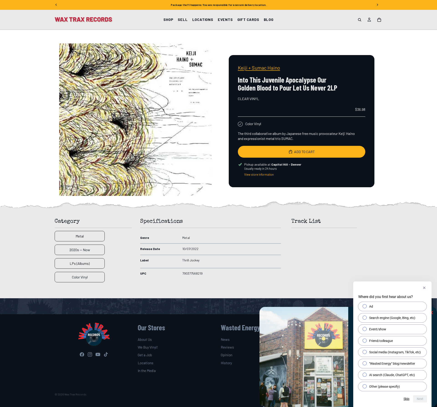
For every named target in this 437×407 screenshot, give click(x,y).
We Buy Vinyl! (148, 347)
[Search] (360, 20)
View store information (259, 174)
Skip (406, 399)
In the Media (147, 370)
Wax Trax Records (75, 394)
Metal (80, 236)
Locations (145, 363)
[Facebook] (82, 354)
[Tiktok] (106, 354)
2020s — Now (79, 250)
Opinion (226, 355)
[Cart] (379, 20)
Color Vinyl (80, 277)
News (225, 339)
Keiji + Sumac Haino (259, 68)
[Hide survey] (424, 288)
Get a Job (145, 355)
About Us (145, 339)
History (226, 363)
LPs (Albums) (80, 263)
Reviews (227, 347)
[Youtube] (98, 354)
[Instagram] (90, 354)
